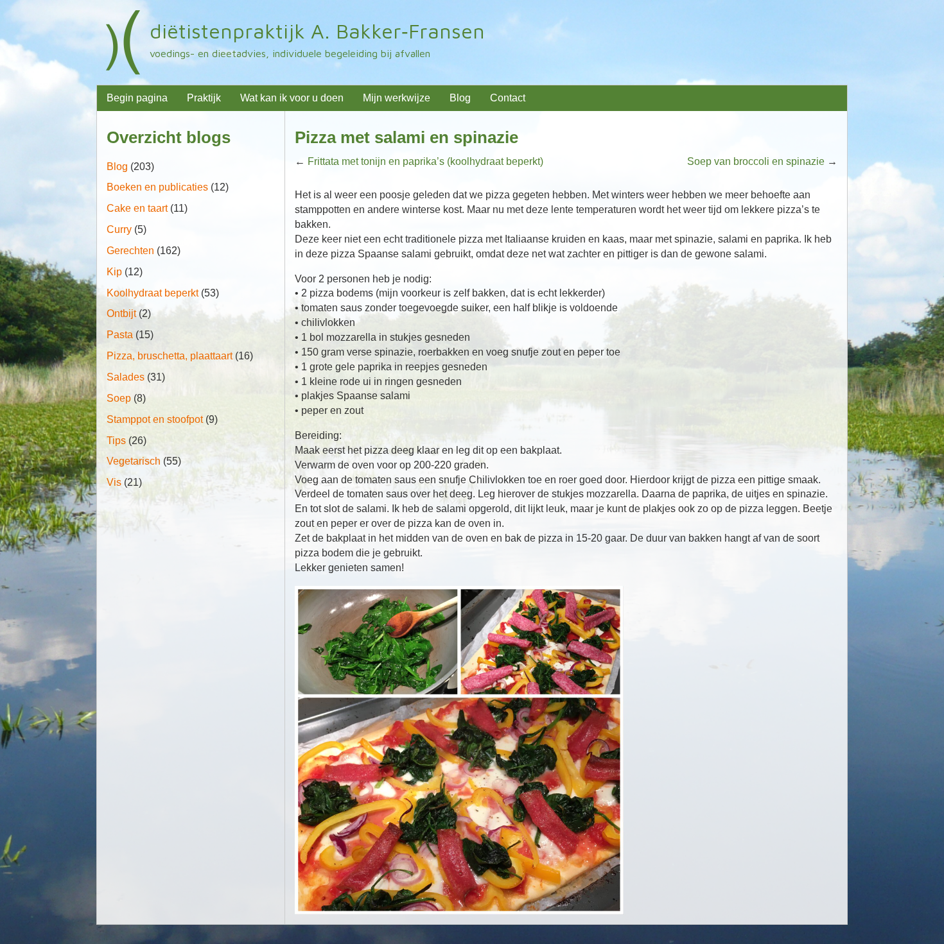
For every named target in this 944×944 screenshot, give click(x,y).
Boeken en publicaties (157, 187)
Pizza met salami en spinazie (406, 137)
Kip (114, 271)
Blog (460, 97)
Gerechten (130, 250)
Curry (119, 229)
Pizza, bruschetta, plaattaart (169, 355)
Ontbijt (121, 313)
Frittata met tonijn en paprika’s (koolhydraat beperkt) (425, 161)
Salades (125, 377)
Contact (507, 97)
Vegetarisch (134, 461)
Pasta (120, 334)
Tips (116, 440)
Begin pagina (137, 97)
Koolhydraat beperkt (152, 292)
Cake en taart (137, 208)
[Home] (123, 42)
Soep (119, 398)
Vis (114, 482)
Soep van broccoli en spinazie (756, 161)
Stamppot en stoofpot (155, 419)
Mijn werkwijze (396, 97)
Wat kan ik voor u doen (292, 97)
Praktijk (204, 97)
